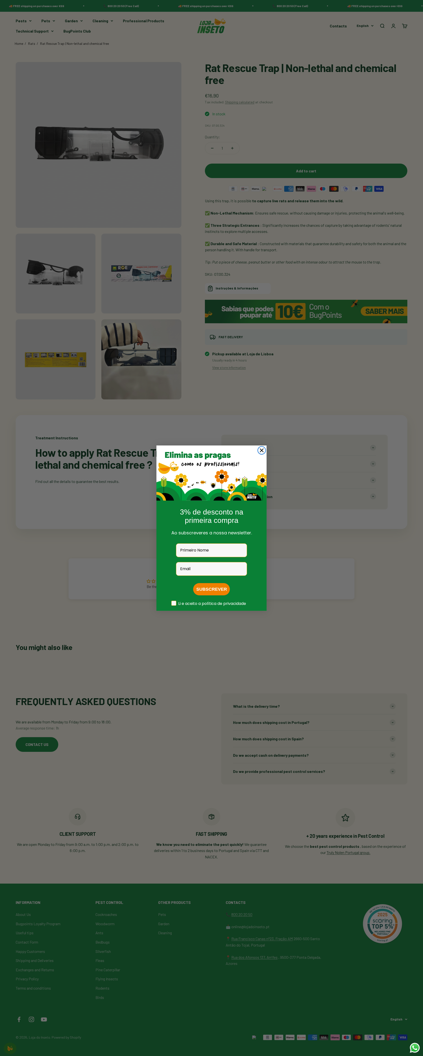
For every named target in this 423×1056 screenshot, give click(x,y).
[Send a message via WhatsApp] (415, 1048)
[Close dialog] (262, 450)
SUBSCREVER (211, 589)
